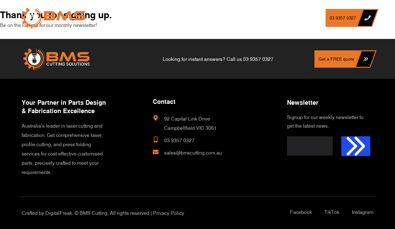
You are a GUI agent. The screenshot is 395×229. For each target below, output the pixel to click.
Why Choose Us (182, 18)
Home (143, 18)
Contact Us (261, 18)
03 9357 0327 (258, 59)
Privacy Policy (168, 213)
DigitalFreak (58, 213)
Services (225, 18)
